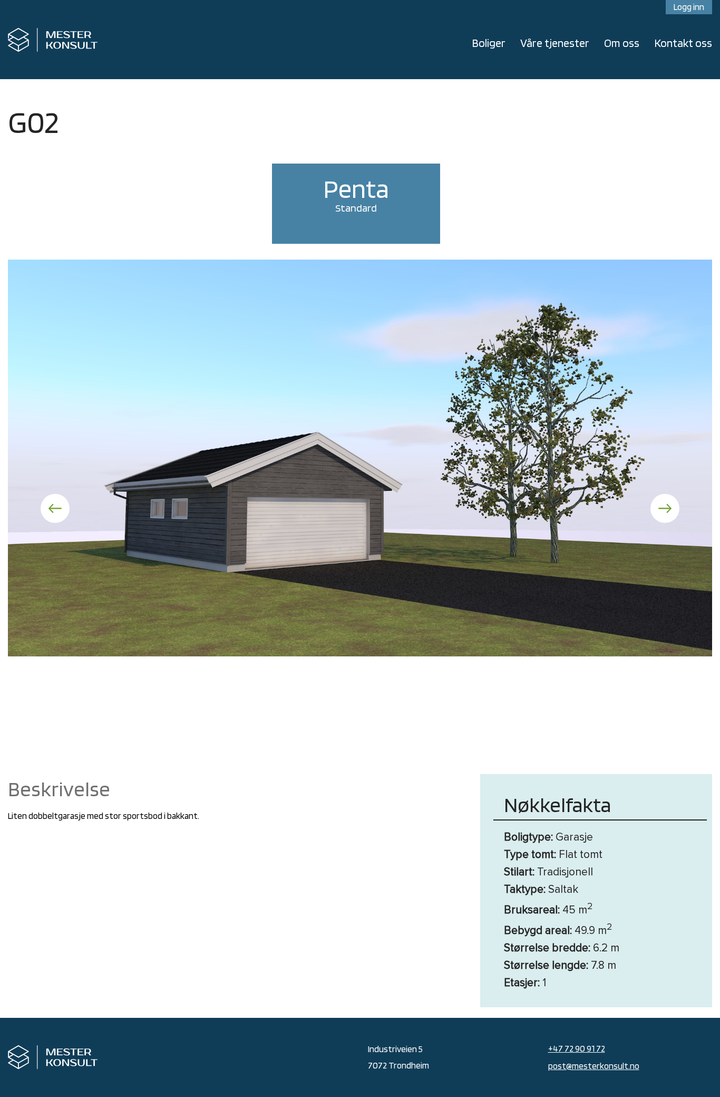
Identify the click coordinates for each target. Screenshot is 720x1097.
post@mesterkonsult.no (593, 1066)
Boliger (488, 43)
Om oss (621, 43)
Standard (356, 193)
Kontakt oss (683, 43)
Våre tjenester (554, 43)
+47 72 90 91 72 (576, 1048)
